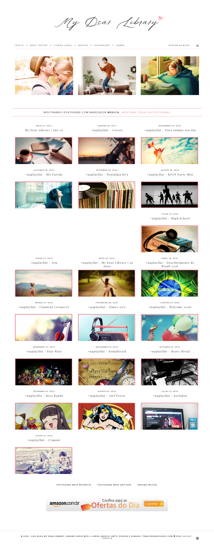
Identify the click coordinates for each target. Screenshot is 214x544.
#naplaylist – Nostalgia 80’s (107, 174)
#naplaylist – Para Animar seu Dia (170, 130)
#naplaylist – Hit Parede (44, 174)
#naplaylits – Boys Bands (44, 395)
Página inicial (147, 485)
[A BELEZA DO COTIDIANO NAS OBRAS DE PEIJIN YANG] (170, 75)
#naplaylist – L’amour (44, 440)
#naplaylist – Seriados (170, 395)
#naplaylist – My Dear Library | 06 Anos (107, 264)
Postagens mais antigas (114, 485)
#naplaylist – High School (170, 218)
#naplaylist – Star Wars (44, 351)
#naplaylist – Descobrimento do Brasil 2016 (170, 264)
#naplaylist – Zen (44, 262)
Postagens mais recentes (74, 485)
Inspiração (102, 45)
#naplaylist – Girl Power (107, 395)
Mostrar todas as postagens (146, 112)
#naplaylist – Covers (107, 130)
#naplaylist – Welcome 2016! (169, 307)
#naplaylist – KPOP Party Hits (170, 174)
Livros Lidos (63, 45)
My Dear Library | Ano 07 (44, 130)
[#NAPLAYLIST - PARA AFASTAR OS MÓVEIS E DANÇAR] (107, 75)
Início (19, 45)
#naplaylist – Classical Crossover (44, 307)
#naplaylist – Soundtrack (107, 351)
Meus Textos (39, 45)
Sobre (120, 45)
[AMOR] (44, 75)
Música (83, 45)
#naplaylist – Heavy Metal (170, 351)
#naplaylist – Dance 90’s (107, 307)
